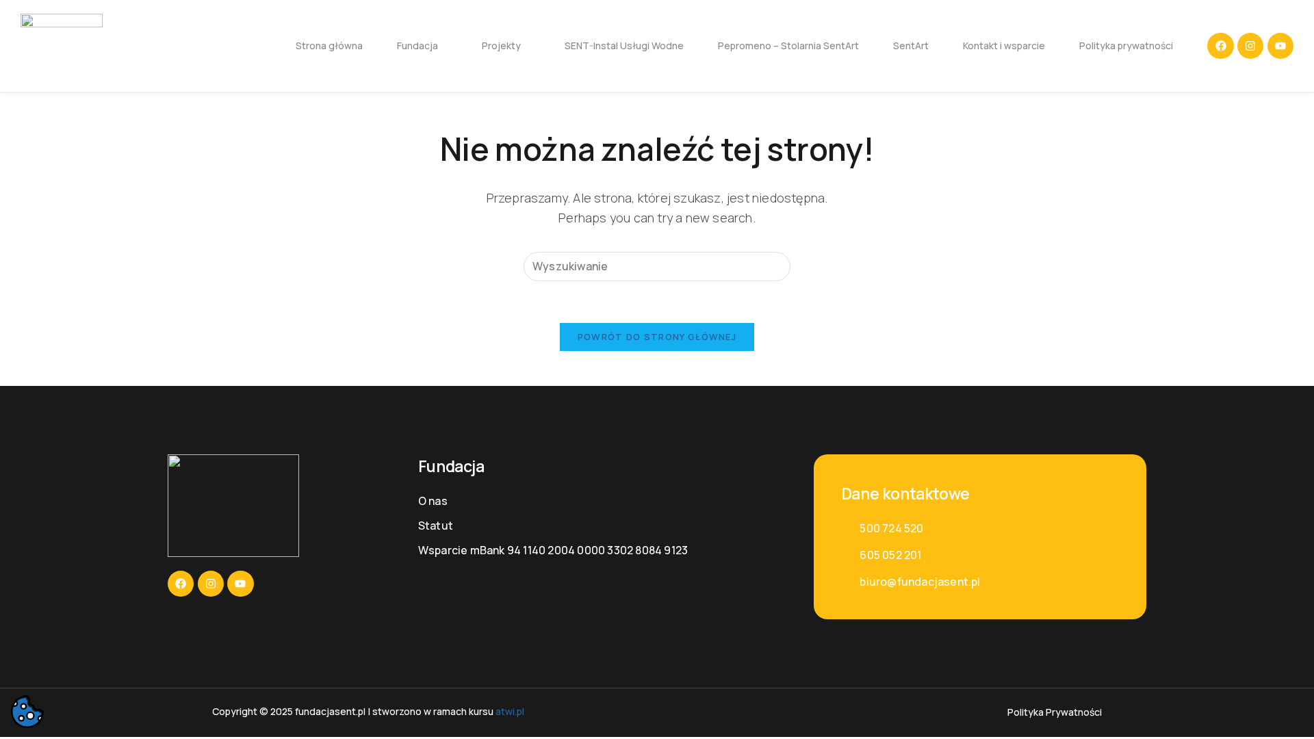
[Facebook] (1220, 46)
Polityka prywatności (1126, 45)
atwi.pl (509, 711)
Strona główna (329, 45)
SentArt (911, 45)
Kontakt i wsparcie (1004, 45)
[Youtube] (1280, 46)
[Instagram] (1250, 46)
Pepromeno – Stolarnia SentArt (788, 45)
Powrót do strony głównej (657, 336)
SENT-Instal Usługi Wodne (624, 45)
